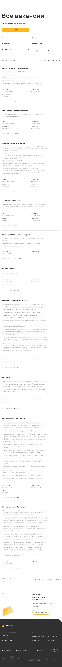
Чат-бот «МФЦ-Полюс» (47, 659)
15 (51, 580)
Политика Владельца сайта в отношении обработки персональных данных (13, 660)
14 (49, 580)
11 (43, 580)
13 (47, 580)
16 (54, 580)
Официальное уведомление (32, 660)
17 (56, 580)
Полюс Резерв (38, 660)
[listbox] (54, 60)
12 (45, 580)
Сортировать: (43, 60)
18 (58, 580)
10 (41, 580)
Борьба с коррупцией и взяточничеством (22, 659)
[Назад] (20, 580)
